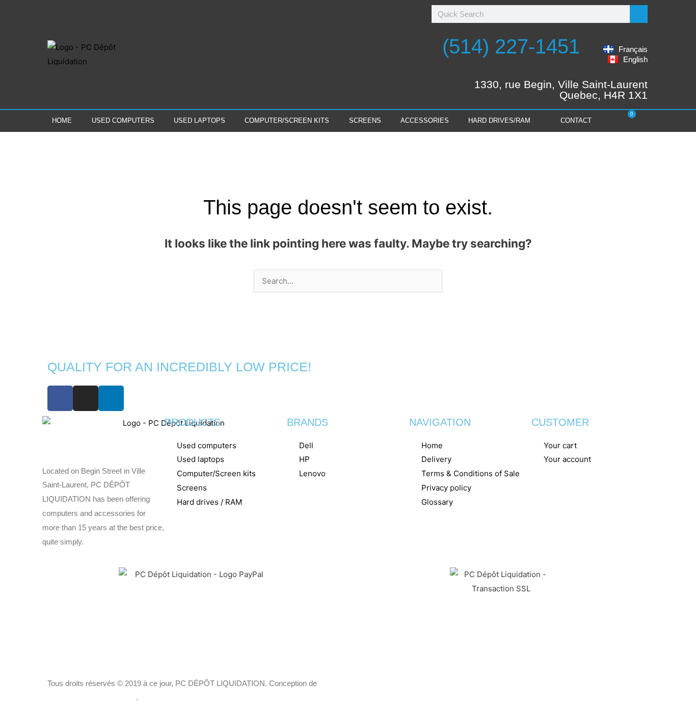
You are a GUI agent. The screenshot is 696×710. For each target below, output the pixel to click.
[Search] (639, 14)
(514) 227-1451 (511, 46)
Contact (576, 120)
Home (62, 120)
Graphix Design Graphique (91, 697)
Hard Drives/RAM (499, 120)
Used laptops (199, 120)
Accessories (424, 120)
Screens (365, 120)
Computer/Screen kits (287, 120)
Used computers (123, 120)
